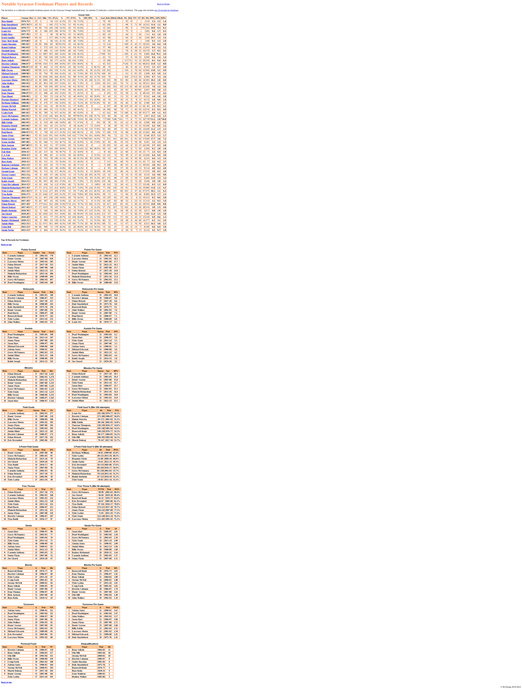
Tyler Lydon (7, 191)
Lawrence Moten (10, 80)
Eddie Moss (7, 34)
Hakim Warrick (9, 109)
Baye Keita (7, 161)
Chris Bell (6, 227)
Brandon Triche (9, 148)
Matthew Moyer (9, 201)
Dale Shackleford (10, 24)
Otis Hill (5, 86)
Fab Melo (6, 152)
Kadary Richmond (10, 220)
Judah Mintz (8, 223)
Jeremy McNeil (9, 106)
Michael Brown (9, 57)
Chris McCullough (10, 184)
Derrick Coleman (10, 64)
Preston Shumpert (10, 99)
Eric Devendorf (9, 129)
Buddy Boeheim (9, 210)
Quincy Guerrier (9, 217)
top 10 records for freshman (166, 10)
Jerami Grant (8, 171)
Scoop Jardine (8, 142)
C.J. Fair (6, 155)
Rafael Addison (9, 47)
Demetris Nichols (9, 126)
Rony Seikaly (8, 60)
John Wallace (8, 83)
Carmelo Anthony (10, 119)
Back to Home (163, 4)
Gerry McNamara (10, 116)
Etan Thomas (8, 93)
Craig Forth (7, 112)
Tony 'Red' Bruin (10, 41)
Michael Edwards (10, 73)
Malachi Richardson (11, 187)
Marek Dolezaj (8, 207)
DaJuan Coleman (10, 168)
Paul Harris (7, 132)
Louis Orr (6, 31)
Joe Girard (7, 214)
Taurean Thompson (11, 197)
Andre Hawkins (9, 44)
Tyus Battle (7, 194)
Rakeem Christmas (10, 165)
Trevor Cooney (9, 174)
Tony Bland (7, 96)
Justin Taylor (8, 230)
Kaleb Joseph (8, 181)
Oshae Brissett (8, 204)
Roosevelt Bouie (9, 28)
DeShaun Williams (10, 103)
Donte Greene (8, 139)
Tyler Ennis (7, 178)
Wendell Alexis (8, 50)
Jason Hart (7, 90)
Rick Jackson (8, 145)
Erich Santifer (8, 37)
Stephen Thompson (11, 67)
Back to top (6, 244)
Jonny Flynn (7, 135)
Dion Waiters (8, 158)
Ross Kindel (7, 21)
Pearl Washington (10, 54)
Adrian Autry (8, 77)
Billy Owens (7, 70)
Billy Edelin (7, 122)
